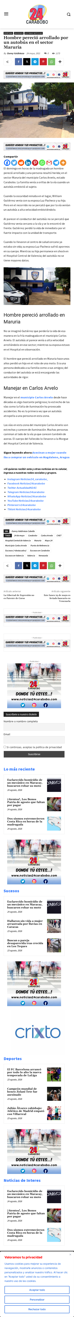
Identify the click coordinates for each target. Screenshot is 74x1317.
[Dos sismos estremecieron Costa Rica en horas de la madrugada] (54, 824)
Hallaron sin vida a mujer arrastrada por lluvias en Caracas (25, 924)
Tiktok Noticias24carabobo (24, 509)
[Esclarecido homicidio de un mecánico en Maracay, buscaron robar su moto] (54, 785)
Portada (8, 33)
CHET (58, 535)
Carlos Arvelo (47, 535)
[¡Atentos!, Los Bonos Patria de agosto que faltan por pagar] (54, 804)
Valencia (31, 555)
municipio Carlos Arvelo (36, 397)
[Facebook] (18, 61)
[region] (37, 1284)
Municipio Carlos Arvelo (16, 545)
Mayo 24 (48, 540)
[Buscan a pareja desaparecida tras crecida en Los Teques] (54, 945)
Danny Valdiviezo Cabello (23, 531)
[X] (26, 61)
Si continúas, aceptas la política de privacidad (34, 747)
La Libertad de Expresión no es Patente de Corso (19, 597)
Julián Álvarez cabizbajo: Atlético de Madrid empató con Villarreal (25, 1111)
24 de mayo (19, 535)
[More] (60, 61)
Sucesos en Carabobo (40, 550)
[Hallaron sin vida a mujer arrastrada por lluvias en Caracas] (54, 926)
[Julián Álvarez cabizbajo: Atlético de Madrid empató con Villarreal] (54, 1113)
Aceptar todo (37, 1289)
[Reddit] (21, 163)
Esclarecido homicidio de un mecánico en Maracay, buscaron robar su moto (24, 783)
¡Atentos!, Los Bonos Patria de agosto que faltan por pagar (26, 802)
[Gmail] (49, 163)
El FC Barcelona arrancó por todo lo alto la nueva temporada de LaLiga (24, 1072)
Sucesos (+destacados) (15, 550)
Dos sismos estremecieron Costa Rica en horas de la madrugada (25, 821)
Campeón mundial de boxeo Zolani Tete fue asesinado (22, 1091)
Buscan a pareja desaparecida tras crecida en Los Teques (25, 943)
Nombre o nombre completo (21, 721)
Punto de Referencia (39, 545)
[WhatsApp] (51, 61)
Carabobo (32, 535)
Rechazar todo (37, 1309)
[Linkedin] (28, 163)
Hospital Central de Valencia (18, 540)
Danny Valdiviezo (15, 53)
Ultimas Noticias (33, 33)
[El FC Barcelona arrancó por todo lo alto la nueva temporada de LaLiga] (54, 1074)
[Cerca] (70, 1254)
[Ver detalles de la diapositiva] (42, 1053)
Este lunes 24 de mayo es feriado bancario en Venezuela (57, 598)
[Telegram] (35, 61)
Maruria (37, 540)
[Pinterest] (43, 61)
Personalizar (37, 1299)
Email (7, 734)
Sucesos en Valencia (14, 555)
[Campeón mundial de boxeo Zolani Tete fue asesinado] (54, 1094)
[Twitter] (14, 163)
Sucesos (19, 33)
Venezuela (43, 555)
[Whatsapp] (42, 163)
